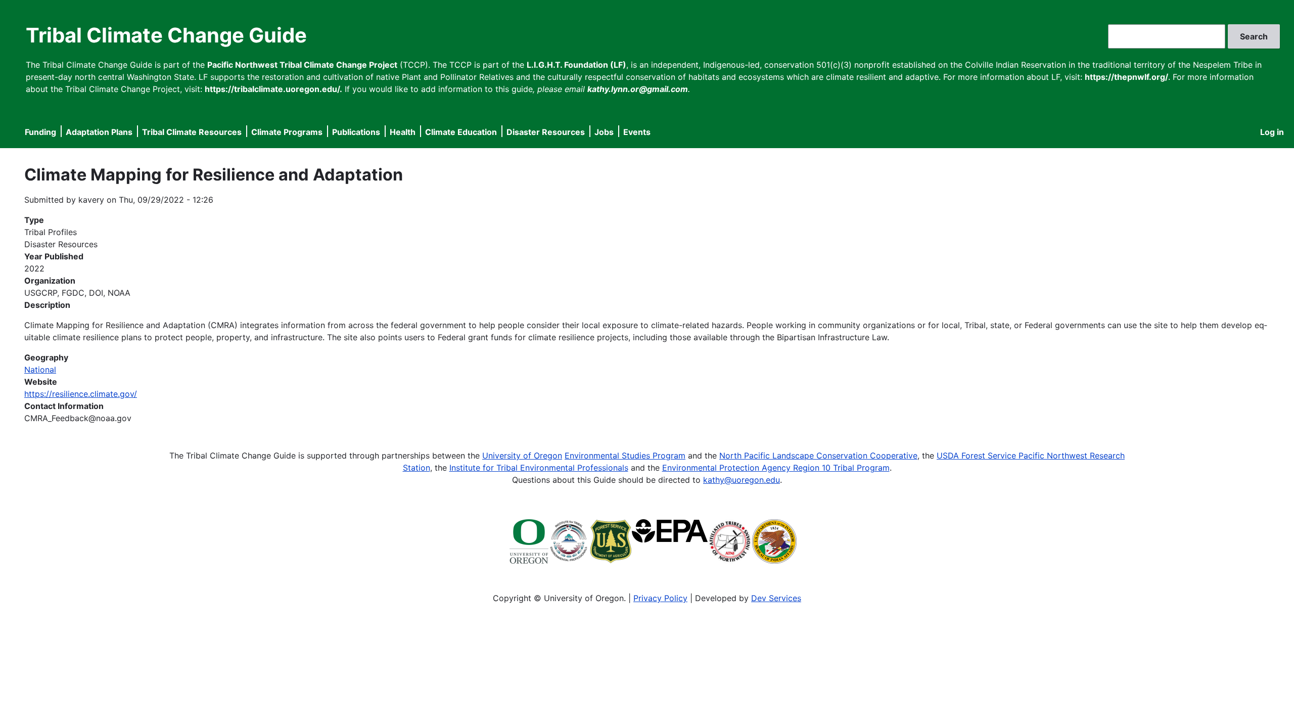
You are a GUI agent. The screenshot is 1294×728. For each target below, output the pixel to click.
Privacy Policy (660, 598)
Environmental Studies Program (625, 455)
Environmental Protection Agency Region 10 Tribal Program (776, 468)
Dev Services (776, 598)
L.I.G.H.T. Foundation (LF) (576, 65)
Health (402, 132)
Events (637, 132)
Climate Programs (286, 132)
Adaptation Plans (99, 132)
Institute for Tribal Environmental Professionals (538, 468)
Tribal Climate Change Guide (166, 35)
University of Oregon (522, 455)
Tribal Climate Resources (192, 132)
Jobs (604, 132)
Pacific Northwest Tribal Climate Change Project (302, 65)
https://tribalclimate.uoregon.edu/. (273, 89)
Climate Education (461, 132)
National (40, 370)
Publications (356, 132)
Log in (1272, 132)
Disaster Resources (545, 132)
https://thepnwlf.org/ (1126, 77)
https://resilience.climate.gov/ (80, 394)
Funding (40, 132)
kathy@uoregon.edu (741, 480)
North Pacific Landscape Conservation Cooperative (818, 455)
